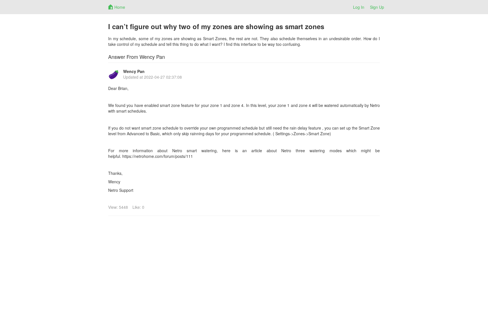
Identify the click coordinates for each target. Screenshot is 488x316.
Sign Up (377, 7)
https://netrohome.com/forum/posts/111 (157, 156)
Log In (358, 7)
